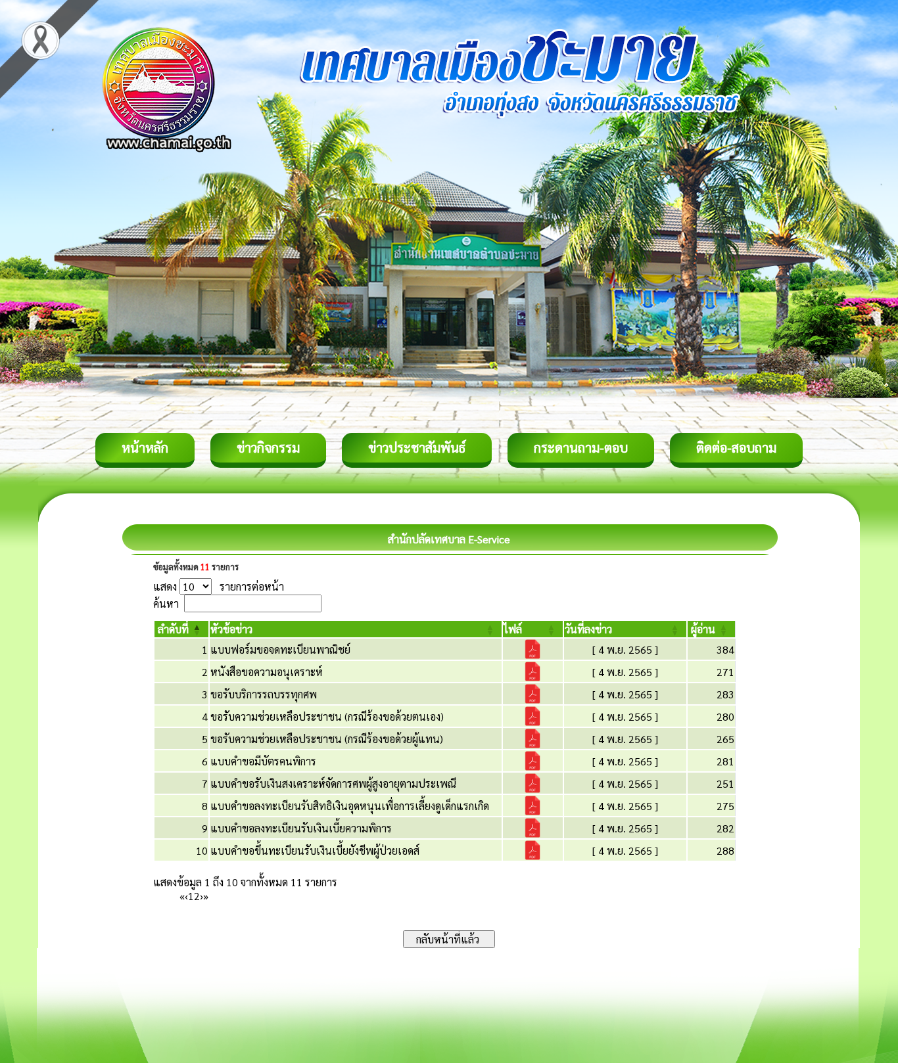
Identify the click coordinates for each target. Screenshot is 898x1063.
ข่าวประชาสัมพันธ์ (416, 447)
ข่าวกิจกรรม (268, 447)
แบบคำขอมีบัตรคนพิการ (263, 761)
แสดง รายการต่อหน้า (218, 586)
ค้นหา (166, 603)
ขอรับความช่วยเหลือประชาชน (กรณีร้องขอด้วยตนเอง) (327, 716)
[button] (173, 629)
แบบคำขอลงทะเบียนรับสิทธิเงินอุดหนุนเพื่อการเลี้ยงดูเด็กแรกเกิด (349, 806)
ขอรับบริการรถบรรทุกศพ (263, 694)
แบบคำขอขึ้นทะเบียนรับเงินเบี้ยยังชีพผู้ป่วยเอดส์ (314, 850)
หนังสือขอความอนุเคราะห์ (266, 672)
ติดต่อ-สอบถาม (736, 447)
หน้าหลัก (145, 447)
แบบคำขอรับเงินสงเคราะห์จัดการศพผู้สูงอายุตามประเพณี (333, 783)
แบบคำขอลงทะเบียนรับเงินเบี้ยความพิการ (301, 828)
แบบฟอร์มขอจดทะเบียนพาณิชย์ (280, 649)
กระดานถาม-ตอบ (581, 447)
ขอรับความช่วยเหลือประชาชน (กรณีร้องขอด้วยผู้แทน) (326, 739)
